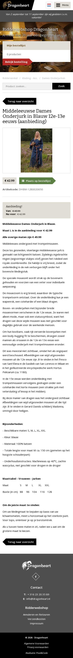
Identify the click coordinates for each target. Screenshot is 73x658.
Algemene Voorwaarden (36, 643)
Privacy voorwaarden (37, 647)
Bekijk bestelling (16, 61)
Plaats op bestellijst (38, 180)
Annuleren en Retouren (36, 614)
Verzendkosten (36, 619)
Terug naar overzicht (21, 101)
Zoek (61, 86)
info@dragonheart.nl (38, 598)
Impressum (36, 623)
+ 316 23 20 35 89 (38, 594)
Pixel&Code (42, 652)
